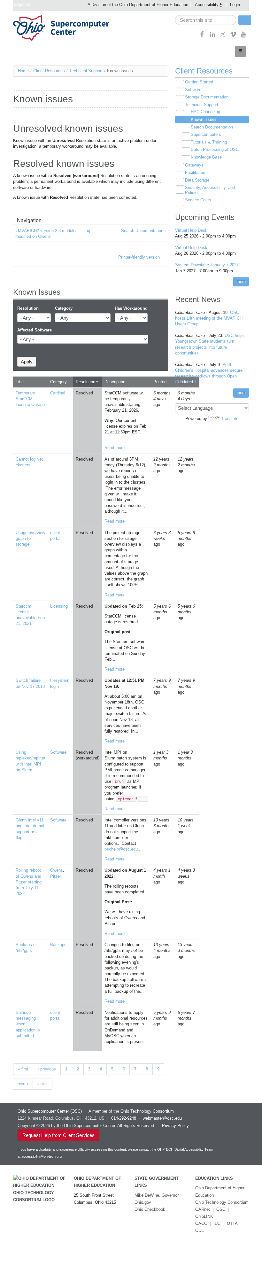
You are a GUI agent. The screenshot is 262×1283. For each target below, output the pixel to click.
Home (23, 70)
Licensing (59, 606)
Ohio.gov (143, 1202)
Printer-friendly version (139, 257)
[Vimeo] (233, 36)
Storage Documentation (206, 97)
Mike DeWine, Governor (157, 1195)
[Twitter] (223, 36)
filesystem (59, 680)
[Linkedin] (212, 36)
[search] (205, 20)
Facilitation (195, 172)
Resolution (28, 308)
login (54, 686)
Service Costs (198, 200)
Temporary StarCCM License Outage (30, 399)
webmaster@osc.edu (162, 1118)
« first (23, 1069)
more (241, 281)
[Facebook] (202, 36)
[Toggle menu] (240, 51)
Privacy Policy (175, 1125)
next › (23, 1083)
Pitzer (55, 876)
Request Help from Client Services (58, 1135)
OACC (201, 1223)
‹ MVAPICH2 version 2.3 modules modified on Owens (46, 233)
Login (235, 4)
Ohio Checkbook (150, 1209)
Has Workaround (131, 308)
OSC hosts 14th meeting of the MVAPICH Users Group (209, 318)
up (89, 230)
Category (64, 308)
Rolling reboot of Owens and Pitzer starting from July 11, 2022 (29, 882)
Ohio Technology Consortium (222, 1202)
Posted (159, 381)
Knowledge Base (206, 157)
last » (42, 1083)
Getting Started (199, 82)
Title (20, 381)
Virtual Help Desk (191, 230)
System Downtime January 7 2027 (207, 264)
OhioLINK (204, 1216)
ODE (199, 1230)
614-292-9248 (123, 1118)
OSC (220, 1209)
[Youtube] (243, 36)
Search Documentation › (143, 230)
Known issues (204, 119)
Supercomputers (206, 134)
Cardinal (57, 393)
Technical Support (86, 70)
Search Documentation (212, 127)
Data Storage (197, 180)
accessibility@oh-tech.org (41, 1156)
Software (58, 752)
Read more (114, 447)
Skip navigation (16, 4)
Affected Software (34, 330)
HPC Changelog (205, 111)
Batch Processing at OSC (215, 149)
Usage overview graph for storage (30, 538)
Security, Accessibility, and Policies (210, 190)
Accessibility (207, 4)
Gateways (194, 165)
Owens (56, 870)
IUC (216, 1223)
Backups (58, 944)
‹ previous (47, 1069)
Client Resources (49, 70)
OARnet (202, 1209)
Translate (229, 418)
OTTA (232, 1223)
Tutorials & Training (209, 142)
